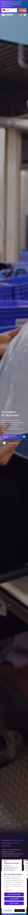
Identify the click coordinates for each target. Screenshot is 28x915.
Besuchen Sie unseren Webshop (9, 436)
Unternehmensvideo (13, 443)
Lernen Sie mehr (8, 890)
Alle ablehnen (14, 899)
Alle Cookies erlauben (14, 894)
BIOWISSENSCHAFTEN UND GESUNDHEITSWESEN (12, 861)
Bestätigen (22, 10)
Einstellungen (14, 903)
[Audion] (7, 15)
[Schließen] (26, 2)
